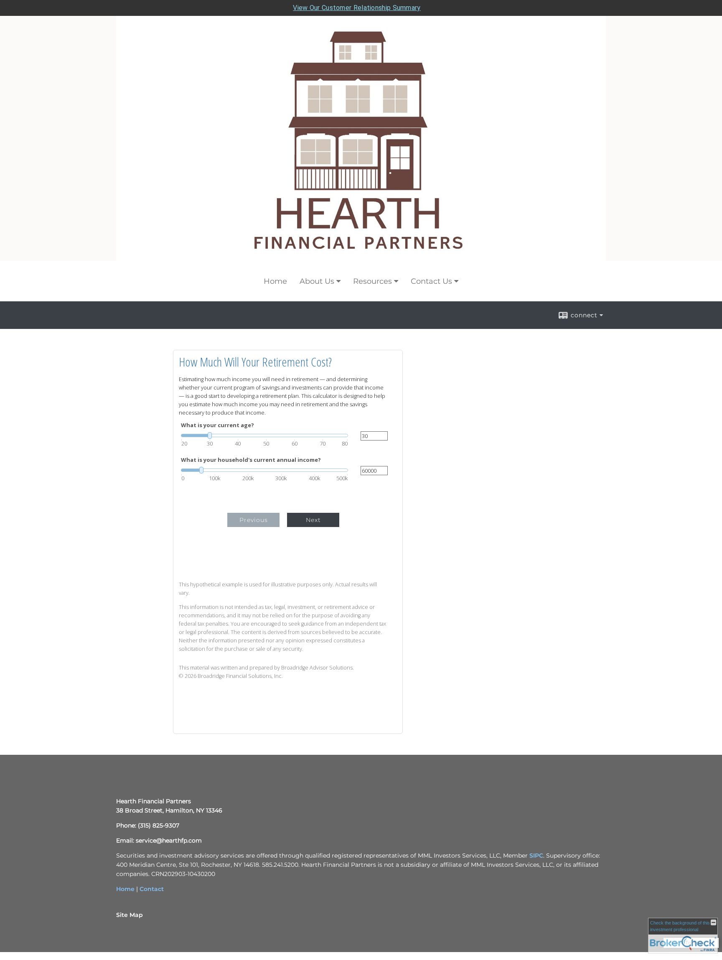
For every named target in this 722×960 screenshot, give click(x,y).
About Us (317, 281)
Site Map (129, 915)
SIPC (536, 855)
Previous (253, 520)
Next (313, 520)
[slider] (264, 435)
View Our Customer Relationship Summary (356, 8)
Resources (372, 281)
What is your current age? (217, 425)
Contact (152, 889)
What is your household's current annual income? (251, 460)
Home (275, 281)
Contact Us (431, 281)
